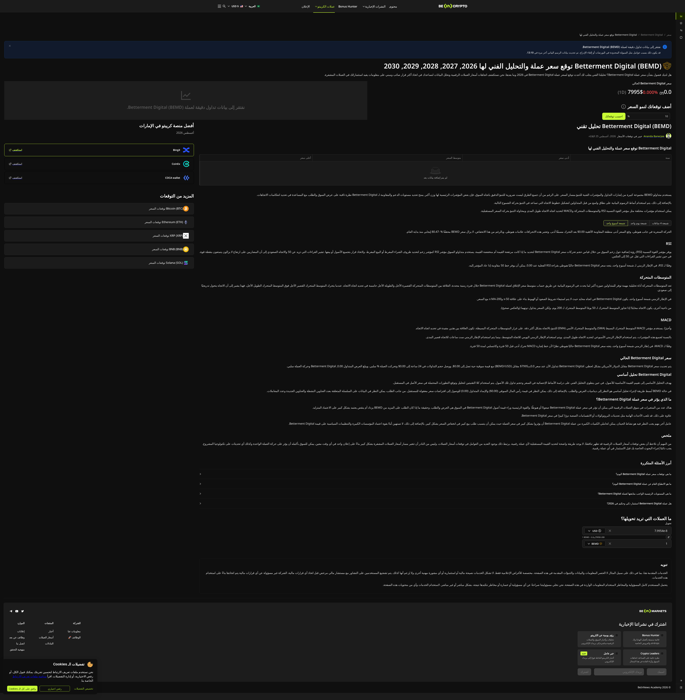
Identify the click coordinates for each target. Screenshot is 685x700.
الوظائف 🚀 (74, 637)
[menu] (680, 26)
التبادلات (49, 643)
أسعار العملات (46, 637)
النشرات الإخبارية (375, 6)
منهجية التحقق (17, 649)
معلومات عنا (74, 631)
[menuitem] (680, 16)
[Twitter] (22, 611)
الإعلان (306, 6)
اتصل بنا (20, 643)
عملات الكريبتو (326, 6)
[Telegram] (11, 611)
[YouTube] (17, 611)
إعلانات (21, 631)
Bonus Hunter (347, 6)
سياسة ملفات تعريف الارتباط (29, 676)
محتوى (393, 6)
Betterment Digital (652, 34)
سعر (669, 34)
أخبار (51, 631)
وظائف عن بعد (17, 637)
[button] (435, 474)
